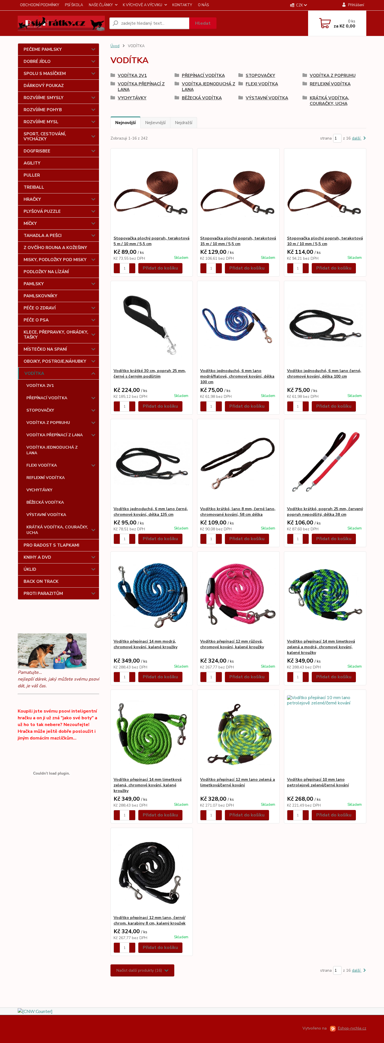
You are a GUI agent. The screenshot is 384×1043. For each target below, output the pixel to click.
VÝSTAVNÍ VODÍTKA (46, 514)
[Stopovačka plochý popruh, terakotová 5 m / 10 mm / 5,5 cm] (152, 192)
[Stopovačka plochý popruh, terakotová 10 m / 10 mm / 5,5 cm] (325, 192)
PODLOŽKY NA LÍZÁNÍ (46, 272)
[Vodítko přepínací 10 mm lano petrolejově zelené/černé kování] (325, 733)
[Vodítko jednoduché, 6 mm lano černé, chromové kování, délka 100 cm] (325, 324)
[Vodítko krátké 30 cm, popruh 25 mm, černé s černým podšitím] (152, 324)
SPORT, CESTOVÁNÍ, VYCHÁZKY (45, 136)
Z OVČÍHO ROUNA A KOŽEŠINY (55, 247)
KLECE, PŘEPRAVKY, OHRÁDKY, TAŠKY (56, 334)
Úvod (114, 46)
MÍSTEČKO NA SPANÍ (45, 349)
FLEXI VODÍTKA (41, 465)
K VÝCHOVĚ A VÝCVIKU (142, 5)
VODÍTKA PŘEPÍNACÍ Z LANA (54, 435)
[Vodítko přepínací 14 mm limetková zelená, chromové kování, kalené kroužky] (152, 733)
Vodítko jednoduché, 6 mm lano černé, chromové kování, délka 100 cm (324, 373)
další (357, 138)
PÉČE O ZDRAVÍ (40, 308)
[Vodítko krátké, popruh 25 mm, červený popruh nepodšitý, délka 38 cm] (325, 462)
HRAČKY (32, 199)
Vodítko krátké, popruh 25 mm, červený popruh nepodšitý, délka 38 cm (325, 511)
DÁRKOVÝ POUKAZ (44, 85)
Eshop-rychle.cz (352, 1028)
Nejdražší (183, 122)
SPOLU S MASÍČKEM (45, 73)
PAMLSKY (34, 284)
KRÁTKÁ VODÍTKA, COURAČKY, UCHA (57, 529)
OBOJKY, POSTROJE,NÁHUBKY (55, 361)
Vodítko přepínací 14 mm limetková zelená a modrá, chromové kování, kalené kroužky (321, 647)
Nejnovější (125, 122)
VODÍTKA (34, 373)
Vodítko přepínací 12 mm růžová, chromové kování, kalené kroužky (232, 644)
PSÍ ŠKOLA (74, 5)
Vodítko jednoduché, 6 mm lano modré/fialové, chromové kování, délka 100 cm (237, 376)
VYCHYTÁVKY (39, 490)
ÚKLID (30, 569)
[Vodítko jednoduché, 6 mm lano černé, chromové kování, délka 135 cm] (152, 462)
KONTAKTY (182, 5)
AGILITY (32, 163)
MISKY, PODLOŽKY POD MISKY (55, 260)
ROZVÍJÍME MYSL (41, 122)
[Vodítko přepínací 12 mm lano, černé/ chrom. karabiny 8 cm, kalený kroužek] (152, 871)
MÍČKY (30, 223)
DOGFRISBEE (37, 151)
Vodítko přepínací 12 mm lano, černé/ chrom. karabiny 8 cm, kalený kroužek (150, 920)
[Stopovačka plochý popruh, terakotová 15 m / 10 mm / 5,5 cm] (238, 192)
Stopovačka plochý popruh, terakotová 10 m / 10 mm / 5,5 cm (325, 241)
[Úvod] (61, 23)
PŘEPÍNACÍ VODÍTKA (46, 398)
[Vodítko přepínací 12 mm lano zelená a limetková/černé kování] (238, 733)
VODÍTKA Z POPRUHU (48, 422)
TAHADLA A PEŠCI (43, 235)
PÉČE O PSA (36, 320)
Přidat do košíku (160, 268)
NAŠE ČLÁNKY (101, 5)
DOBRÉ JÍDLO (37, 61)
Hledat (203, 23)
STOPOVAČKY (40, 410)
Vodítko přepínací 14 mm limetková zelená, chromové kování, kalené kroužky (148, 785)
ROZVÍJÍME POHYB (43, 110)
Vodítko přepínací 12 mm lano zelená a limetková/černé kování (237, 782)
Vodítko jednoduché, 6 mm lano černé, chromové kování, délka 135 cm (151, 511)
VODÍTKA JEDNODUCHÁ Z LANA (52, 450)
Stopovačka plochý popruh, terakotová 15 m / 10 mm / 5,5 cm (238, 241)
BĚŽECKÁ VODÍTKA (45, 502)
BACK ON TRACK (41, 581)
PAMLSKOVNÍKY (40, 296)
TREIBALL (34, 187)
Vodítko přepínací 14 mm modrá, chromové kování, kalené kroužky (145, 644)
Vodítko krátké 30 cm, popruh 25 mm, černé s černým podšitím (150, 373)
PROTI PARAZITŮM (43, 593)
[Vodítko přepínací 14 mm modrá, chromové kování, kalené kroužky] (152, 595)
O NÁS (203, 5)
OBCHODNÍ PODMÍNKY (39, 5)
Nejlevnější (155, 122)
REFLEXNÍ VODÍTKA (45, 477)
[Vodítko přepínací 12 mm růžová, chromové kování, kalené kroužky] (238, 595)
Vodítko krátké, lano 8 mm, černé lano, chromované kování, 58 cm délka (237, 511)
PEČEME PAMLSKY (43, 49)
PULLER (32, 175)
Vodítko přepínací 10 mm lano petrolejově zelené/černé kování (318, 782)
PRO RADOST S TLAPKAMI (51, 545)
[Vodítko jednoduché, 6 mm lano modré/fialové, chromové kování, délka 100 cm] (238, 324)
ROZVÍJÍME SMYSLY (44, 98)
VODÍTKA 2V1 (40, 385)
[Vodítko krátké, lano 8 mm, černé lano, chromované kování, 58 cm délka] (238, 462)
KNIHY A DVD (37, 557)
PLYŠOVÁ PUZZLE (42, 211)
